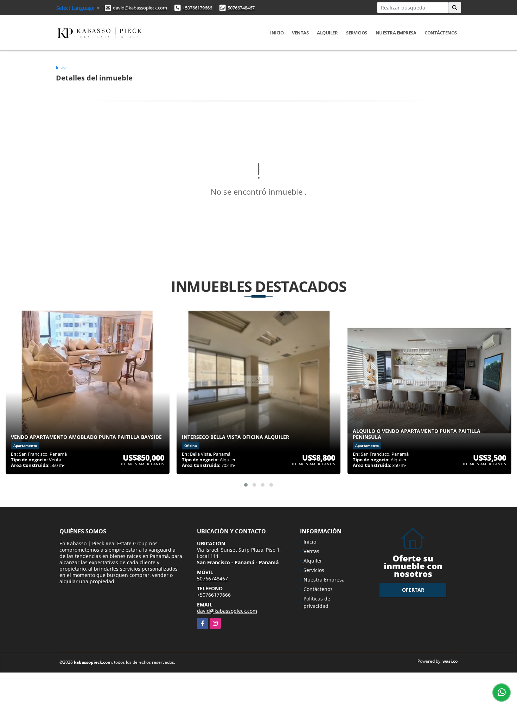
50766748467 (241, 8)
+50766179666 (197, 8)
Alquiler (327, 33)
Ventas (300, 33)
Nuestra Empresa (396, 33)
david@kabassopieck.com (140, 8)
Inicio (276, 33)
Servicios (356, 33)
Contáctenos (441, 33)
